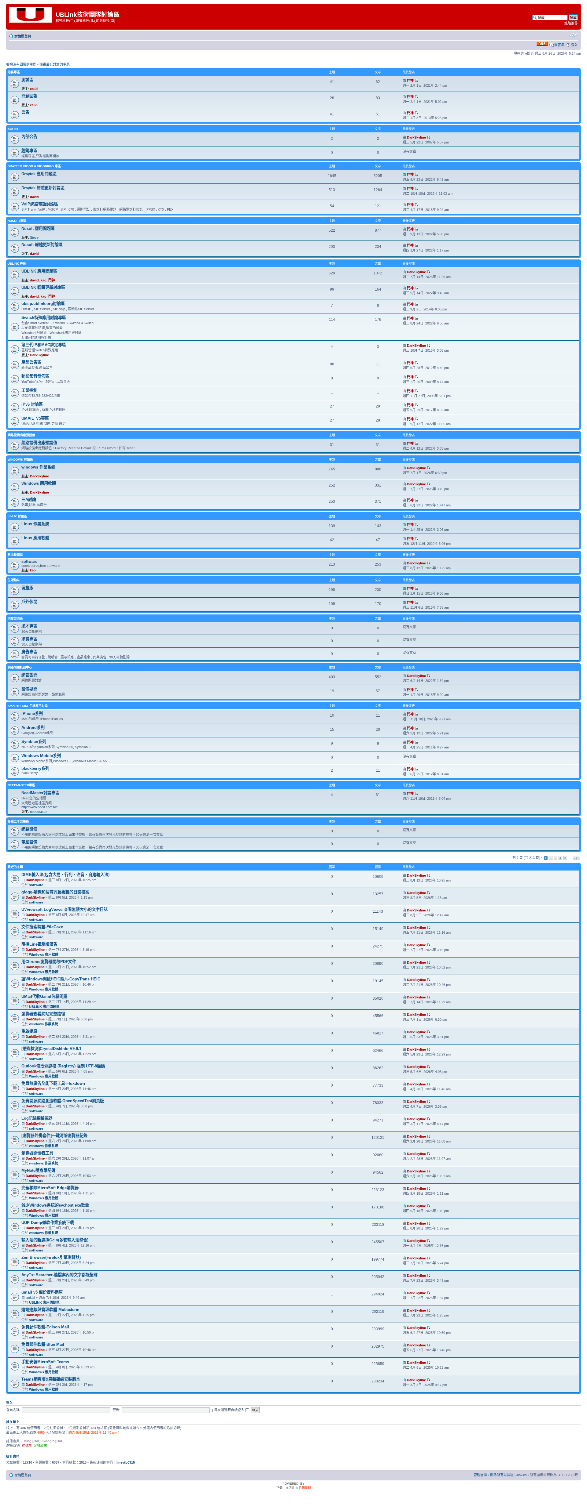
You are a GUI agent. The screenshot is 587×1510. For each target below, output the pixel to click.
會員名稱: (13, 1410)
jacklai (30, 1297)
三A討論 (28, 499)
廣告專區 (29, 652)
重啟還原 (29, 1031)
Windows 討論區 (20, 459)
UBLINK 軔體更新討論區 (43, 287)
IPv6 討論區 (32, 404)
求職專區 (29, 639)
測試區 (27, 80)
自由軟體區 (15, 554)
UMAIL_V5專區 (35, 418)
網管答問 (29, 675)
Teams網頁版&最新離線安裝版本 (50, 1379)
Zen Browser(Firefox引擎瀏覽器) (51, 1257)
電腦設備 (29, 842)
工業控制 (29, 390)
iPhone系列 (32, 713)
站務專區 (14, 72)
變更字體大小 (573, 35)
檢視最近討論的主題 (54, 64)
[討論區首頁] (32, 14)
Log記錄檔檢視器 (37, 1118)
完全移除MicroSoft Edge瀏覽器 (50, 1188)
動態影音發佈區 (35, 376)
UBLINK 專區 (17, 263)
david (34, 197)
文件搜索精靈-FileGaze (42, 927)
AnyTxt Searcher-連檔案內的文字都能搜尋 (59, 1275)
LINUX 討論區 (17, 516)
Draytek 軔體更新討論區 (43, 188)
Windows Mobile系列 (41, 755)
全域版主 (40, 1445)
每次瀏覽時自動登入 (229, 1410)
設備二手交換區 (18, 821)
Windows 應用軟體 (38, 483)
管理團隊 (480, 1475)
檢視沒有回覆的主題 (21, 64)
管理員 (26, 1445)
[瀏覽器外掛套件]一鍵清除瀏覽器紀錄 (54, 1135)
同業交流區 (15, 618)
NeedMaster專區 (21, 785)
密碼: (116, 1410)
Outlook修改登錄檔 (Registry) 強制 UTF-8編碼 (63, 1066)
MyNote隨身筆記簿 (38, 1170)
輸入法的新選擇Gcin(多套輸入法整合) (54, 1240)
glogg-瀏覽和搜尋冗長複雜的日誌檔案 (55, 892)
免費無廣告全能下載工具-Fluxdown (53, 1083)
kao (43, 280)
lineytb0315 (125, 1462)
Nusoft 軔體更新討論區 (42, 244)
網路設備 (29, 829)
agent (13, 129)
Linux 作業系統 (35, 524)
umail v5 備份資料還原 (42, 1292)
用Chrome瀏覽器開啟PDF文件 (48, 961)
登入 (574, 45)
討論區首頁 (22, 36)
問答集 (559, 45)
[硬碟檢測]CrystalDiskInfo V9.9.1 (51, 1048)
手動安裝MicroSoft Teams (45, 1362)
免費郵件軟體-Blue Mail (42, 1344)
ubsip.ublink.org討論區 (43, 303)
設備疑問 (29, 689)
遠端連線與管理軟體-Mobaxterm (50, 1309)
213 (576, 858)
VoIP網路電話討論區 (39, 204)
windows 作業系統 (38, 467)
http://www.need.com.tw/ (39, 807)
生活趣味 (14, 580)
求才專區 (29, 626)
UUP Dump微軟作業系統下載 (47, 1222)
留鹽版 (27, 587)
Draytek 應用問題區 (39, 174)
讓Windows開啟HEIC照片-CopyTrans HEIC (60, 979)
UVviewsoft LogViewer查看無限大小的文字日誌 (64, 909)
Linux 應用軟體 (35, 538)
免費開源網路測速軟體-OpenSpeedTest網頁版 (62, 1101)
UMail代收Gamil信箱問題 (44, 996)
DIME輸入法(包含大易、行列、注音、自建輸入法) (65, 874)
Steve (34, 237)
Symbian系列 (33, 741)
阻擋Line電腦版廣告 (39, 944)
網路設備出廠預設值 (21, 435)
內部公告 (29, 136)
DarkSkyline (416, 137)
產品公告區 (31, 362)
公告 (25, 112)
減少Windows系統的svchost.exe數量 (55, 1205)
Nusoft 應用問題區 (38, 228)
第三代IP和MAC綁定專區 (43, 344)
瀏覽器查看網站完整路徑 (43, 1014)
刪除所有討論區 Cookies (508, 1475)
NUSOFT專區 (17, 221)
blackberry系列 (35, 768)
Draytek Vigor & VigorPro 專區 (34, 166)
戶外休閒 (29, 601)
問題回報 (29, 96)
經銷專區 (29, 150)
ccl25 (34, 89)
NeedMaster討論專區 (40, 793)
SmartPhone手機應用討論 (28, 706)
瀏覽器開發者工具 (37, 1153)
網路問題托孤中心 (20, 667)
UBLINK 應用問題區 (39, 271)
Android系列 (33, 727)
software (29, 561)
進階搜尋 (571, 23)
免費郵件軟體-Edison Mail (45, 1327)
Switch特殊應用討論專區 (43, 317)
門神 (410, 80)
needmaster (39, 811)
